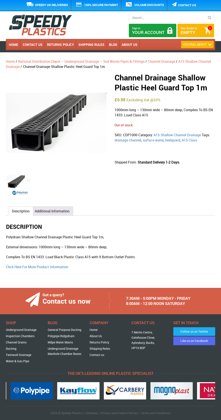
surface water (153, 140)
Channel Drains (16, 342)
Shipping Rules (91, 44)
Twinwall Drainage (18, 355)
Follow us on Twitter (194, 331)
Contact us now (67, 301)
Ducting (11, 348)
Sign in (148, 30)
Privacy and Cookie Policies (119, 413)
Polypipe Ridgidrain (61, 336)
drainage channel (128, 140)
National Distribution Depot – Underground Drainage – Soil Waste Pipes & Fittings (81, 61)
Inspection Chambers (20, 336)
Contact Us (33, 44)
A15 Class (189, 140)
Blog (113, 44)
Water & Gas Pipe (17, 361)
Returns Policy (60, 44)
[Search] (209, 17)
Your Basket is (196, 30)
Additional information (52, 211)
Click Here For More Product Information (37, 267)
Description (21, 211)
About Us (129, 44)
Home (13, 44)
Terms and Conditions (156, 413)
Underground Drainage (21, 330)
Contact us (187, 5)
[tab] (20, 211)
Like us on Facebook (194, 341)
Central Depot (195, 44)
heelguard (172, 140)
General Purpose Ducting (64, 330)
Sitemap (91, 413)
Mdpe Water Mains (60, 342)
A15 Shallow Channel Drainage (177, 135)
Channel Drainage (161, 61)
